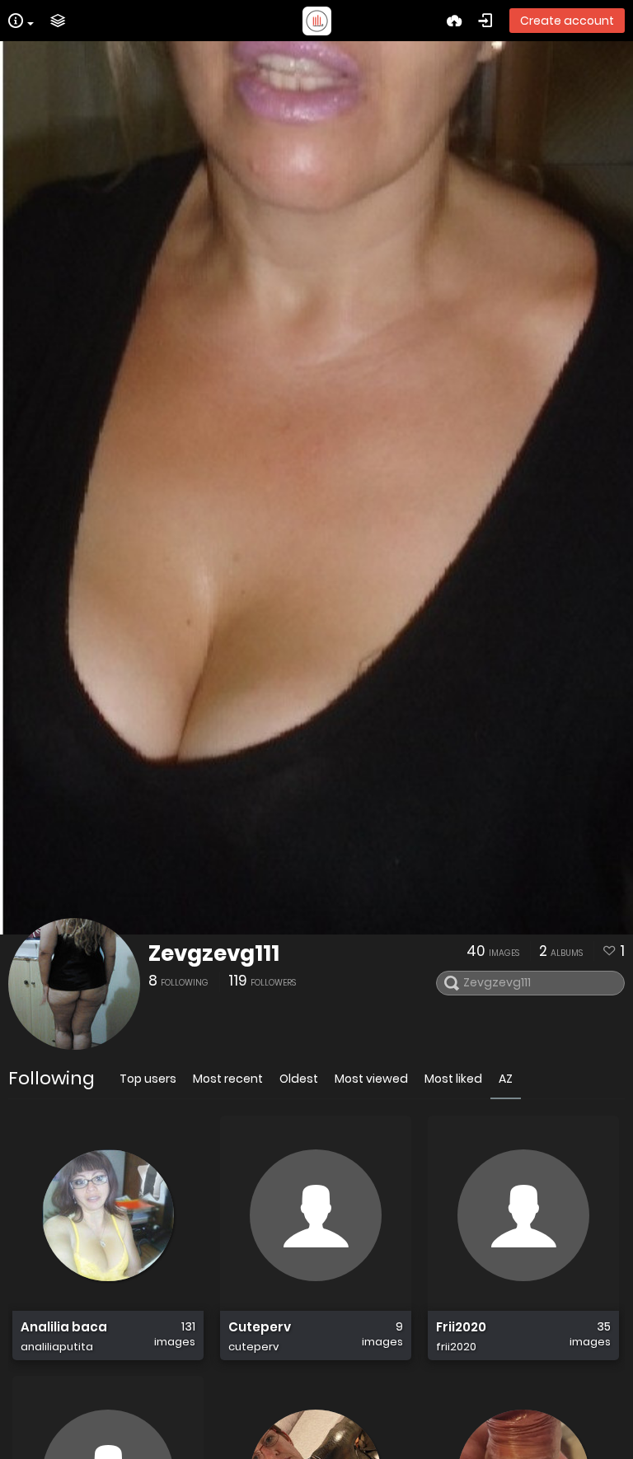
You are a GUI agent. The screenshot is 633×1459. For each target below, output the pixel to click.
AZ (506, 1078)
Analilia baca (64, 1327)
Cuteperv (259, 1327)
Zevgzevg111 (213, 953)
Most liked (453, 1078)
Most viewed (371, 1078)
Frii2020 (461, 1327)
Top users (148, 1078)
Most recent (228, 1078)
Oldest (298, 1078)
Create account (567, 20)
